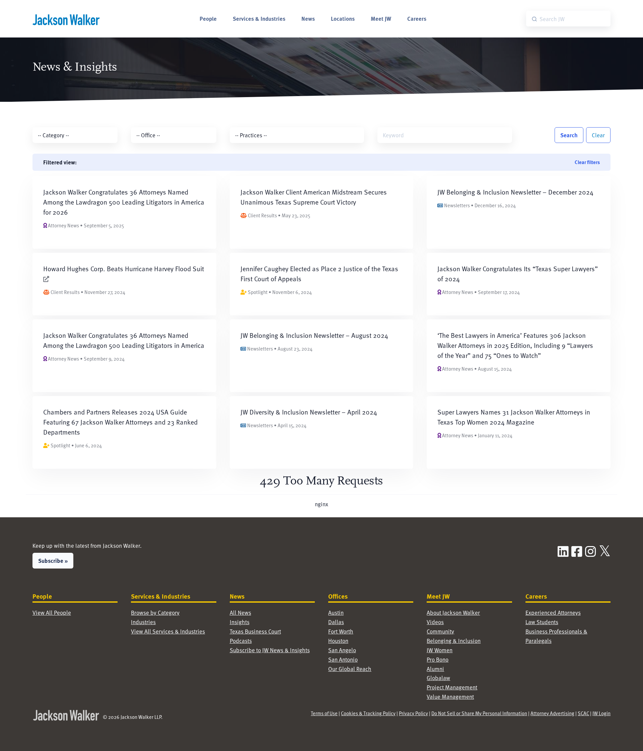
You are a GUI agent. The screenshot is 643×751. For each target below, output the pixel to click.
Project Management (452, 687)
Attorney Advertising (552, 713)
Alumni (435, 669)
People (208, 18)
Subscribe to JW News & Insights (270, 650)
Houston (338, 640)
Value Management (450, 696)
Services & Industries (259, 18)
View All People (51, 612)
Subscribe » (53, 560)
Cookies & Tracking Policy (368, 713)
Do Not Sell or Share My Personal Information (479, 713)
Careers (416, 18)
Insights (239, 622)
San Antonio (343, 659)
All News (240, 612)
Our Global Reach (349, 669)
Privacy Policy (413, 713)
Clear (598, 135)
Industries (143, 622)
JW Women (439, 650)
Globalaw (438, 678)
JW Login (601, 713)
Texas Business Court (255, 631)
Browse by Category (155, 612)
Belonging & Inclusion (454, 640)
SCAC (583, 713)
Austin (336, 612)
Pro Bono (437, 659)
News (308, 18)
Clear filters (587, 162)
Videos (435, 622)
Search (569, 135)
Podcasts (241, 640)
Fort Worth (340, 631)
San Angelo (342, 650)
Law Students (541, 622)
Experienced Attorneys (553, 612)
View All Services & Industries (168, 631)
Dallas (336, 622)
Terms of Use (324, 713)
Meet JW (381, 18)
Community (440, 631)
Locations (343, 18)
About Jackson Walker (453, 612)
